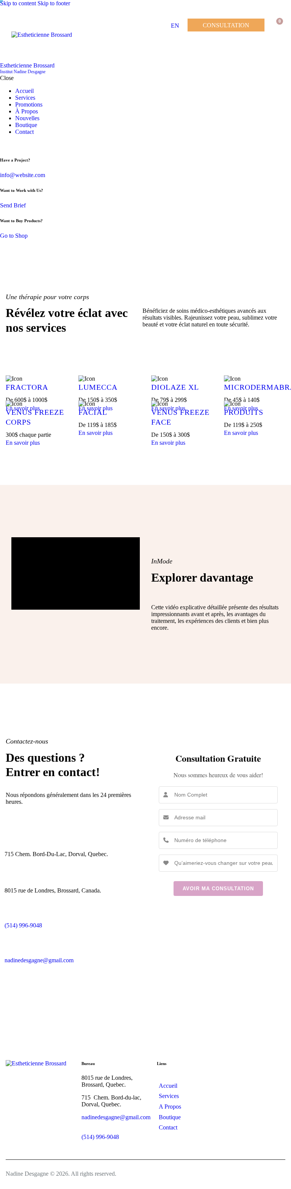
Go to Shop (14, 235)
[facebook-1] (4, 144)
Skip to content (18, 3)
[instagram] (12, 144)
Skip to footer (54, 3)
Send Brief (13, 205)
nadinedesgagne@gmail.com (39, 960)
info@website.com (22, 175)
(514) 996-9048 (100, 1137)
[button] (275, 46)
